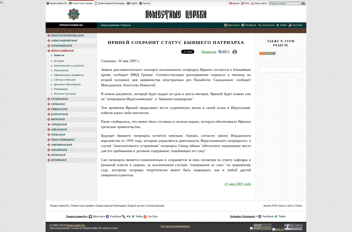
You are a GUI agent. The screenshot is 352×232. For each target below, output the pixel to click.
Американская (61, 144)
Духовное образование (67, 84)
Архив (236, 3)
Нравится (208, 51)
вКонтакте (234, 25)
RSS (247, 3)
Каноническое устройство (69, 65)
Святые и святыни (64, 79)
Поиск (298, 205)
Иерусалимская (176, 14)
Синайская (59, 150)
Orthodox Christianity (242, 216)
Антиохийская (61, 45)
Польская (58, 134)
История (59, 61)
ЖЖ (128, 216)
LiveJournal (268, 25)
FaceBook (250, 25)
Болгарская (59, 114)
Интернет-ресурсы (65, 93)
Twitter (283, 25)
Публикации (61, 89)
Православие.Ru (58, 3)
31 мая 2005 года (237, 183)
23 (96, 3)
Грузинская (59, 99)
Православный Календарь (111, 3)
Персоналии (61, 70)
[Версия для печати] (234, 52)
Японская (58, 155)
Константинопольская (67, 35)
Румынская (59, 109)
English (133, 3)
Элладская (59, 124)
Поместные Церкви (82, 3)
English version (136, 205)
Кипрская (58, 119)
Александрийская (64, 40)
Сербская (58, 104)
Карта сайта (260, 3)
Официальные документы (69, 75)
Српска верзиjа (155, 205)
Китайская (58, 160)
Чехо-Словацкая (62, 139)
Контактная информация (175, 226)
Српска (146, 3)
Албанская (59, 129)
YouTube (297, 25)
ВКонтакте (99, 216)
